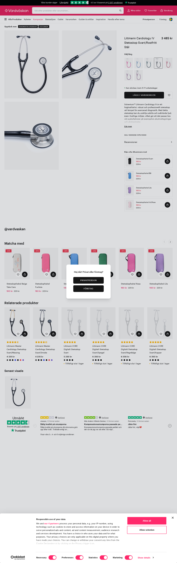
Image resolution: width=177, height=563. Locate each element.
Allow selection (146, 530)
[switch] (79, 558)
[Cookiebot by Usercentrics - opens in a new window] (18, 558)
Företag (88, 288)
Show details (144, 557)
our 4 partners (51, 523)
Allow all (147, 521)
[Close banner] (173, 518)
